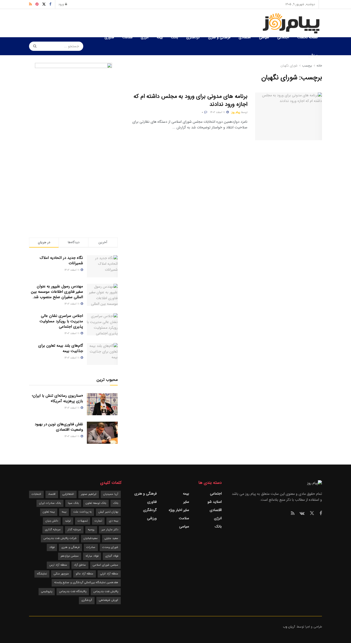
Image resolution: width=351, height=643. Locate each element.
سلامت (127, 37)
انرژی (145, 37)
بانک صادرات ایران (50, 503)
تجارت (98, 521)
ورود (61, 4)
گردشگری (193, 37)
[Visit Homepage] (292, 23)
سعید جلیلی (111, 538)
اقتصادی (245, 37)
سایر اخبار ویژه (179, 510)
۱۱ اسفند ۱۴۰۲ (218, 112)
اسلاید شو (215, 502)
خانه (319, 65)
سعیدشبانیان (91, 538)
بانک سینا (73, 503)
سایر (186, 502)
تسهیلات (83, 521)
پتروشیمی (46, 591)
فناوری (109, 37)
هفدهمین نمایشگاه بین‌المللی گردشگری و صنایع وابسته (86, 582)
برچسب (307, 65)
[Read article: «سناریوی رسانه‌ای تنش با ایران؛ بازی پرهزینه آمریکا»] (102, 404)
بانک (174, 37)
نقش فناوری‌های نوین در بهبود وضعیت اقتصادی (59, 427)
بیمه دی (113, 521)
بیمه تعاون (49, 512)
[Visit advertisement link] (73, 140)
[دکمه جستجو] (33, 46)
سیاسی (264, 37)
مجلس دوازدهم (70, 556)
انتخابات (36, 494)
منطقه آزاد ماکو (84, 574)
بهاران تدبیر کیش (108, 512)
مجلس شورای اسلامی (105, 565)
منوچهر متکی (61, 574)
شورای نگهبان (289, 65)
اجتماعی (283, 37)
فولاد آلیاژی (111, 556)
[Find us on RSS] (292, 513)
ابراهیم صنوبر (88, 494)
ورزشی (313, 55)
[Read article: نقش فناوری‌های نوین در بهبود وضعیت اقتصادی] (102, 433)
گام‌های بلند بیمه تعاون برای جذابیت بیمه (60, 348)
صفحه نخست (307, 37)
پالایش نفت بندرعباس (105, 591)
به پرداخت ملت (82, 512)
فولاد (51, 547)
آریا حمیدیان (110, 494)
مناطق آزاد (80, 565)
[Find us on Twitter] (312, 513)
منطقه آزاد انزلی (109, 574)
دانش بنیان (51, 521)
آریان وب (289, 626)
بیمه (160, 37)
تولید (68, 521)
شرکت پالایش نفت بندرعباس (60, 538)
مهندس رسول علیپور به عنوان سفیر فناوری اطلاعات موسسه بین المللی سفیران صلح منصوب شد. (57, 291)
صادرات (90, 547)
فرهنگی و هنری (219, 37)
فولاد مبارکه (92, 556)
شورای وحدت (110, 547)
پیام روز (236, 112)
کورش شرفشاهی (108, 600)
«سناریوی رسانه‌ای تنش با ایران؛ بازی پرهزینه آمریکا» (57, 398)
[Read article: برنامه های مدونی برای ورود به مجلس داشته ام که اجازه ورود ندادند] (288, 116)
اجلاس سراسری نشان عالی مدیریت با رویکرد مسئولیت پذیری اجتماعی (61, 321)
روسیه (91, 529)
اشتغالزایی (68, 494)
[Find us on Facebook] (320, 513)
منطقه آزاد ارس (58, 565)
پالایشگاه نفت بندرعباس (72, 591)
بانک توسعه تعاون (96, 503)
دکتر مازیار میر (109, 529)
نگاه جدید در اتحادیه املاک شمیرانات (61, 260)
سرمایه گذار (74, 529)
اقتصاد (52, 494)
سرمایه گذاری (53, 529)
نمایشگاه (42, 574)
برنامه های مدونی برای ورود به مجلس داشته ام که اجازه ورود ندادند (190, 100)
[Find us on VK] (302, 513)
